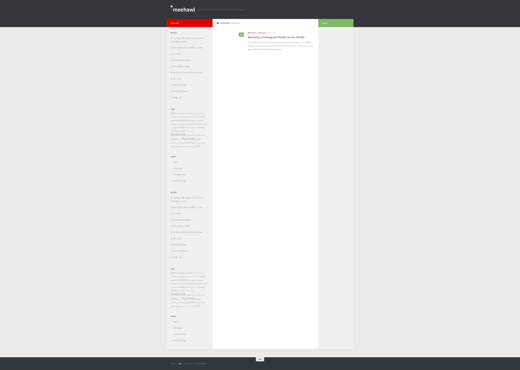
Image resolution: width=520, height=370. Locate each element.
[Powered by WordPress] (180, 364)
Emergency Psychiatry (178, 124)
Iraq (202, 127)
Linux (183, 131)
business (196, 113)
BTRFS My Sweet (179, 85)
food (176, 127)
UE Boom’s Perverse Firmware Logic (188, 72)
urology (262, 33)
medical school (189, 131)
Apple (173, 113)
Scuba (199, 143)
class (188, 117)
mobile (193, 135)
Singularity (179, 146)
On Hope (176, 54)
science (181, 143)
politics (174, 139)
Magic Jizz (177, 97)
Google (182, 127)
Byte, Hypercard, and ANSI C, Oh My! (188, 47)
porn (179, 139)
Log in (175, 162)
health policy (190, 127)
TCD (189, 146)
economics (183, 120)
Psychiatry (188, 139)
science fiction (190, 142)
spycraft (185, 146)
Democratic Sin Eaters (182, 60)
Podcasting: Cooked (181, 66)
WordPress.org (179, 180)
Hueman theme (201, 364)
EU (201, 124)
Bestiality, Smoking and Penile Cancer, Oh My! (276, 37)
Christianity (182, 117)
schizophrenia (175, 143)
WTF (198, 146)
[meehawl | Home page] (183, 9)
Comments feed (179, 174)
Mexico (188, 135)
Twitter (193, 146)
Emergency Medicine (196, 121)
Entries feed (177, 168)
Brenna (191, 113)
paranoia (198, 135)
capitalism (174, 117)
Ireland (173, 131)
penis (204, 135)
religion (198, 139)
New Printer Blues (180, 91)
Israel (178, 131)
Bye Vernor (177, 78)
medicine (178, 134)
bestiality (252, 33)
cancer (202, 113)
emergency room (192, 124)
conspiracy (194, 117)
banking (179, 113)
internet (198, 127)
